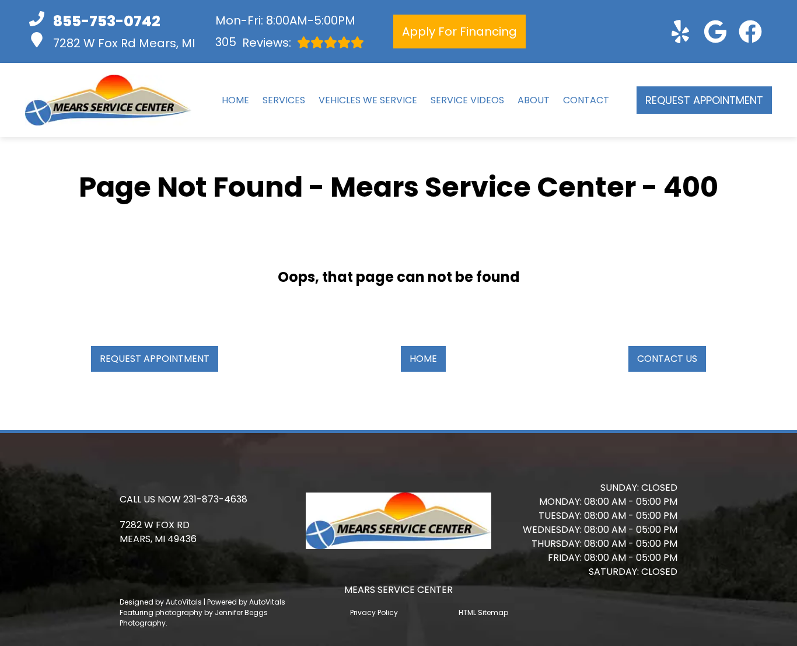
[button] (680, 31)
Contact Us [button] (667, 358)
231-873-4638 (215, 499)
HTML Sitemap (483, 612)
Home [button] (423, 358)
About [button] (534, 100)
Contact (586, 100)
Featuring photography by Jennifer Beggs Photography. (194, 617)
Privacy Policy (374, 612)
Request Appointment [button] (704, 100)
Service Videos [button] (467, 100)
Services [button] (284, 100)
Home (235, 100)
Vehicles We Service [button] (368, 100)
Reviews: (253, 42)
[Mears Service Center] (108, 100)
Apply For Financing (459, 31)
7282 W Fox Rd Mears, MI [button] (124, 43)
